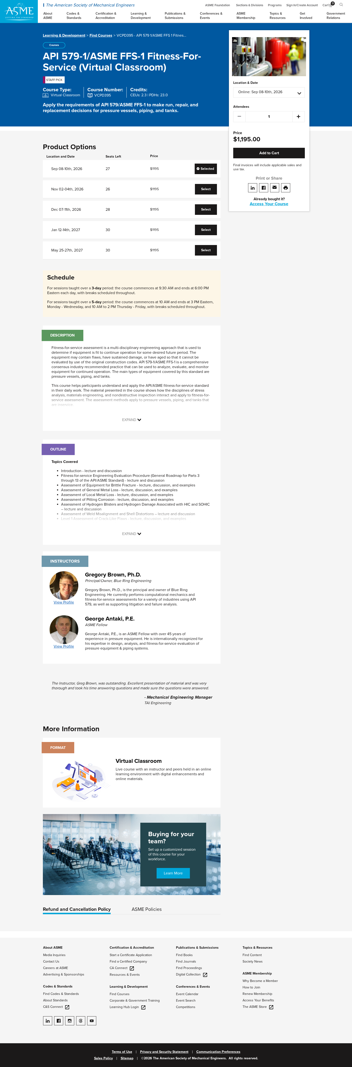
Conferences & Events (193, 987)
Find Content (252, 955)
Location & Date (245, 83)
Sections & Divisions (249, 5)
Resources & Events (125, 975)
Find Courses (101, 35)
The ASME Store (255, 1007)
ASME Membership (257, 973)
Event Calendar (187, 994)
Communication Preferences (218, 1051)
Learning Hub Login (124, 1007)
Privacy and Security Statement (164, 1051)
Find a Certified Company (128, 961)
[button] (269, 92)
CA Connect (118, 968)
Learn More (173, 873)
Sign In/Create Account (302, 5)
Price (237, 133)
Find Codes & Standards (61, 994)
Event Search (186, 1001)
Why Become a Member (260, 981)
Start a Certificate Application (131, 955)
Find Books (184, 955)
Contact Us (51, 961)
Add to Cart (269, 153)
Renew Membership (257, 994)
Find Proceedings (189, 968)
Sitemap (127, 1058)
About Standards (55, 1000)
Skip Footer (9, 940)
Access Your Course (269, 203)
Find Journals (186, 961)
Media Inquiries (54, 955)
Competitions (185, 1007)
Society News (253, 961)
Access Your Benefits (258, 1000)
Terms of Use (122, 1051)
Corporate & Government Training (135, 1001)
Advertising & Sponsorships (63, 974)
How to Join (251, 987)
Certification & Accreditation (132, 948)
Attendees (241, 107)
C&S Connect (53, 1007)
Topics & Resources (258, 948)
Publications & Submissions (197, 948)
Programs (275, 5)
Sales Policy (103, 1058)
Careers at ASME (55, 968)
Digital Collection (188, 974)
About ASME (52, 948)
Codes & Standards (58, 986)
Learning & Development (64, 35)
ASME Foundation (217, 5)
